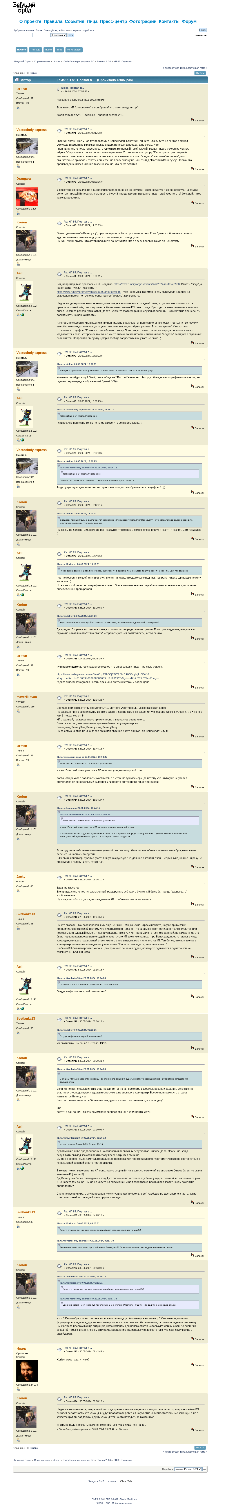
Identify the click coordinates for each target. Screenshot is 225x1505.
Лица (92, 21)
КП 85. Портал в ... (72, 87)
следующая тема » (196, 68)
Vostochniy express (31, 130)
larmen (21, 88)
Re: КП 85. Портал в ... (78, 129)
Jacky (20, 876)
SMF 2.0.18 (98, 1499)
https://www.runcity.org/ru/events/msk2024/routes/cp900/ (147, 284)
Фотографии (142, 21)
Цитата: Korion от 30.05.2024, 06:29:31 (78, 1223)
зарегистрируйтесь (83, 30)
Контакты (169, 21)
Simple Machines (128, 1499)
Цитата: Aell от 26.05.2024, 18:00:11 (76, 364)
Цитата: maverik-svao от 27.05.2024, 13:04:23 (82, 757)
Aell (19, 273)
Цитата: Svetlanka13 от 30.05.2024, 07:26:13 (81, 1276)
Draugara (23, 178)
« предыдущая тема (174, 68)
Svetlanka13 (25, 914)
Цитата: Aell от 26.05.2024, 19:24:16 (77, 616)
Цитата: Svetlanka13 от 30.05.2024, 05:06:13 (81, 1138)
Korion (21, 222)
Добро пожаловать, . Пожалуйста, (36, 30)
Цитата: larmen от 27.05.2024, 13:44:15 (78, 808)
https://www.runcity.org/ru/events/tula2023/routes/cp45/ (89, 291)
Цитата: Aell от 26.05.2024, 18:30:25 (77, 461)
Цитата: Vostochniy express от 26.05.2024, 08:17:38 (85, 1241)
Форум (189, 21)
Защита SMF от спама (102, 1481)
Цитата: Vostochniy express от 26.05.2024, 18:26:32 (85, 409)
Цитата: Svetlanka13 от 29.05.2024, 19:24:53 (81, 978)
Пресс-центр (113, 21)
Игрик (21, 1348)
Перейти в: (168, 1469)
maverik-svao (26, 697)
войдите (63, 30)
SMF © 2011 (112, 1499)
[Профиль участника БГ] (22, 315)
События (74, 21)
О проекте (30, 21)
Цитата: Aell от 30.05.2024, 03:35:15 (77, 1030)
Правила (53, 21)
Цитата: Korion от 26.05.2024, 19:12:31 (78, 564)
